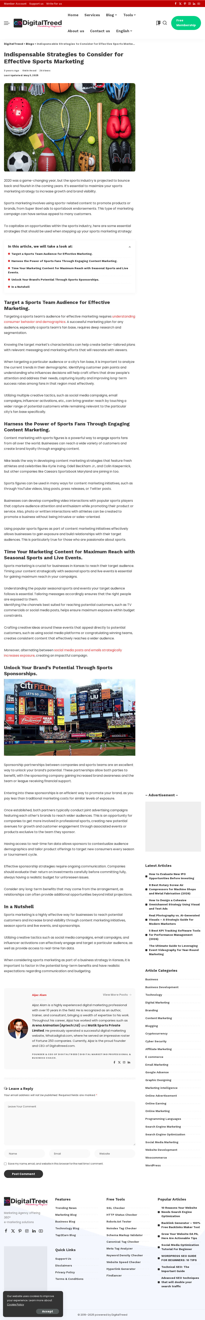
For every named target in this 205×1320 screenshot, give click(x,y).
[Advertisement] (173, 827)
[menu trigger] (9, 23)
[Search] (164, 23)
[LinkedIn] (194, 4)
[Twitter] (180, 4)
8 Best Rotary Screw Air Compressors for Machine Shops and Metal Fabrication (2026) (172, 889)
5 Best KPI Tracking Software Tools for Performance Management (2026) (174, 935)
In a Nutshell (20, 286)
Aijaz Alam (39, 994)
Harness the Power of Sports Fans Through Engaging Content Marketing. (64, 261)
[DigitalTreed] (38, 23)
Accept (47, 1311)
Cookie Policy (15, 1304)
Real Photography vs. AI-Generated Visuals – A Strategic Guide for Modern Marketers (174, 919)
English (123, 31)
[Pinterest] (185, 4)
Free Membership (186, 22)
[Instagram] (189, 4)
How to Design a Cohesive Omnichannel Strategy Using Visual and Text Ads (174, 904)
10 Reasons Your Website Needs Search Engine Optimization (179, 1212)
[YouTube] (198, 4)
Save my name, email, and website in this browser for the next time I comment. (55, 1163)
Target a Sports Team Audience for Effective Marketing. (51, 253)
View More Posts (115, 995)
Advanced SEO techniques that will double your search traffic (180, 1282)
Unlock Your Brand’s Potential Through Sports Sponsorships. (55, 279)
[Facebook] (175, 4)
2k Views (44, 70)
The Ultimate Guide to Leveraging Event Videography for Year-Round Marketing (174, 950)
